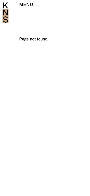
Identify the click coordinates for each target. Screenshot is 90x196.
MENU (26, 4)
